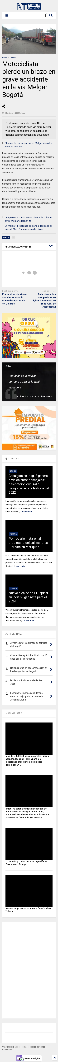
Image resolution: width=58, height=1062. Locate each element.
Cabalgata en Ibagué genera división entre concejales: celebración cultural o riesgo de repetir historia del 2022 (29, 484)
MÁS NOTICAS (13, 713)
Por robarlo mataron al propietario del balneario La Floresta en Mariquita (28, 543)
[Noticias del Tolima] (29, 8)
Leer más (27, 511)
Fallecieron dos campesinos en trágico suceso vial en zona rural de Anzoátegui (43, 300)
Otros (13, 471)
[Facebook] (46, 15)
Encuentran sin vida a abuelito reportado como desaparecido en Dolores (14, 299)
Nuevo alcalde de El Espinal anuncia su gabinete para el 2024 (28, 597)
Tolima (13, 534)
